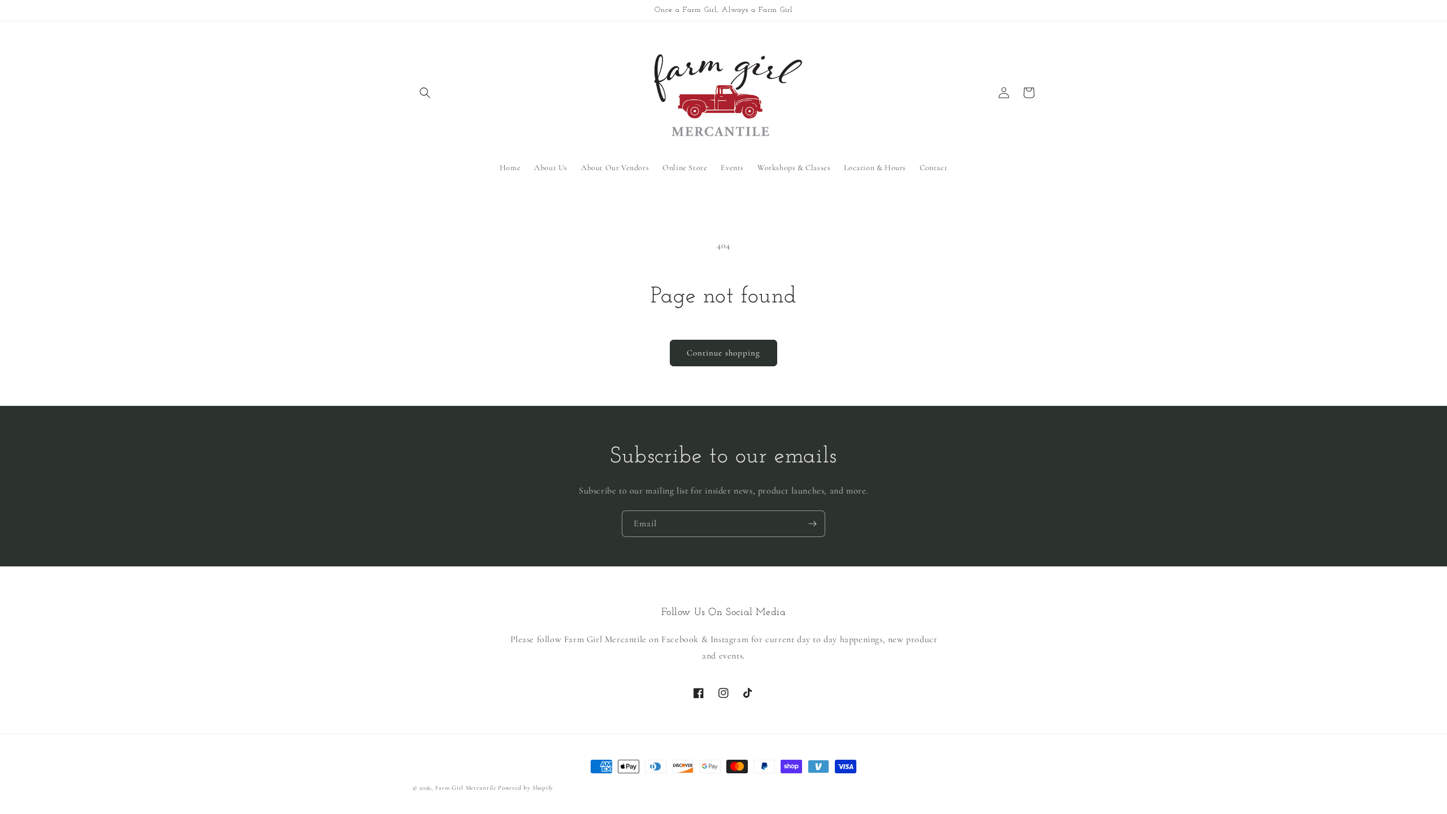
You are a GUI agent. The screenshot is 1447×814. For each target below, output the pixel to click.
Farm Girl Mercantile (465, 787)
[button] (425, 92)
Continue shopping (723, 353)
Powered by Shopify (525, 787)
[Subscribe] (812, 523)
